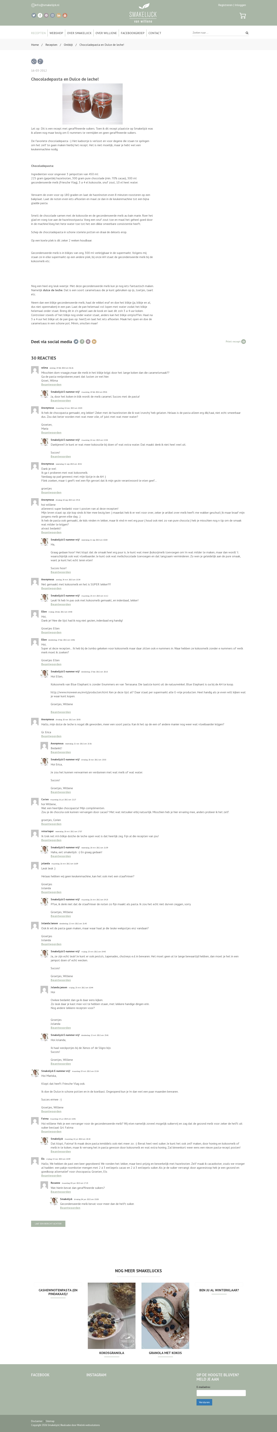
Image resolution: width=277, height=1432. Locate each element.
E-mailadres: (203, 1387)
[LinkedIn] (58, 15)
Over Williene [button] (106, 33)
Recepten (51, 45)
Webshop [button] (56, 33)
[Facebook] (40, 15)
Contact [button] (154, 33)
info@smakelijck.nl (47, 5)
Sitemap (50, 1421)
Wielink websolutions (88, 1425)
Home (35, 45)
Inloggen (240, 5)
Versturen (204, 1402)
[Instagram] (52, 15)
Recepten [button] (38, 33)
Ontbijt (68, 45)
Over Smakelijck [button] (79, 33)
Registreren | (226, 5)
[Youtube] (65, 15)
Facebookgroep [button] (133, 33)
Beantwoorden (51, 384)
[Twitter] (33, 15)
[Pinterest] (46, 15)
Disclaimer (36, 1421)
